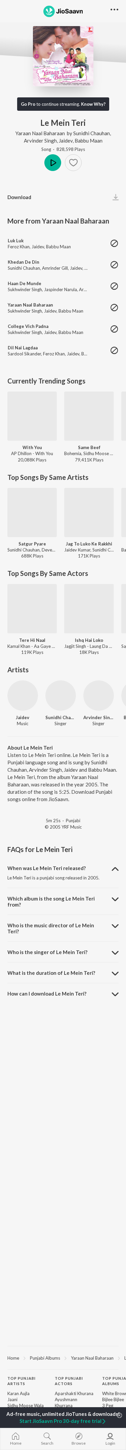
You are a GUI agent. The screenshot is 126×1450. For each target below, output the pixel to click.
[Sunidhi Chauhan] (60, 695)
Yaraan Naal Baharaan (40, 133)
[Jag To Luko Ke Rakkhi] (89, 512)
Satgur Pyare (32, 543)
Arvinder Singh (40, 141)
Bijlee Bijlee (113, 1399)
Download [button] (19, 197)
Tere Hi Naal (32, 640)
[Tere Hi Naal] (32, 608)
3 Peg (107, 1405)
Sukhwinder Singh (25, 289)
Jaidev (66, 141)
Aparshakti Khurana (74, 1393)
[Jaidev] (22, 695)
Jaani (12, 1399)
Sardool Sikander (24, 353)
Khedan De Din (23, 262)
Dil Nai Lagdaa (23, 347)
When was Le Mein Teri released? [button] (46, 868)
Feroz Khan (19, 246)
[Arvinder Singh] (98, 695)
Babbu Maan (88, 141)
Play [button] (52, 162)
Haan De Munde (24, 283)
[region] (63, 1357)
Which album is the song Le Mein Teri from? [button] (51, 901)
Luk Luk (16, 240)
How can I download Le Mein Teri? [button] (46, 994)
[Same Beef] (89, 416)
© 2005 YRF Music (63, 827)
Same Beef (89, 447)
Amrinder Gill (55, 268)
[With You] (32, 416)
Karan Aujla (18, 1393)
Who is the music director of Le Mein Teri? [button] (50, 928)
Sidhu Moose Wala (25, 1405)
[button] (73, 162)
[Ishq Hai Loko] (89, 608)
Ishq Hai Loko (89, 640)
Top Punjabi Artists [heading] (21, 1381)
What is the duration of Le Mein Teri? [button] (51, 973)
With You (32, 447)
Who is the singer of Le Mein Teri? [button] (47, 952)
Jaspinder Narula (60, 289)
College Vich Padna (28, 326)
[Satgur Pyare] (32, 512)
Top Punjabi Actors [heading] (69, 1381)
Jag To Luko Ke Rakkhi (89, 543)
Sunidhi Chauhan (91, 133)
